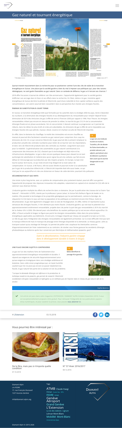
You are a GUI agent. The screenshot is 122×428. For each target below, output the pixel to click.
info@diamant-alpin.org (21, 399)
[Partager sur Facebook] (95, 314)
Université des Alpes (52, 420)
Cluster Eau (56, 392)
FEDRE (49, 395)
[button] (15, 349)
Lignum (66, 411)
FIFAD (57, 395)
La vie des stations (53, 411)
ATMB (50, 388)
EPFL (62, 392)
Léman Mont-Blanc (55, 413)
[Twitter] (101, 314)
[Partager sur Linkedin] (107, 314)
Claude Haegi (62, 389)
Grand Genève (55, 404)
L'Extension (19, 314)
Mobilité (51, 416)
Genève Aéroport (53, 399)
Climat (49, 392)
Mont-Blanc (63, 416)
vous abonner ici (74, 302)
